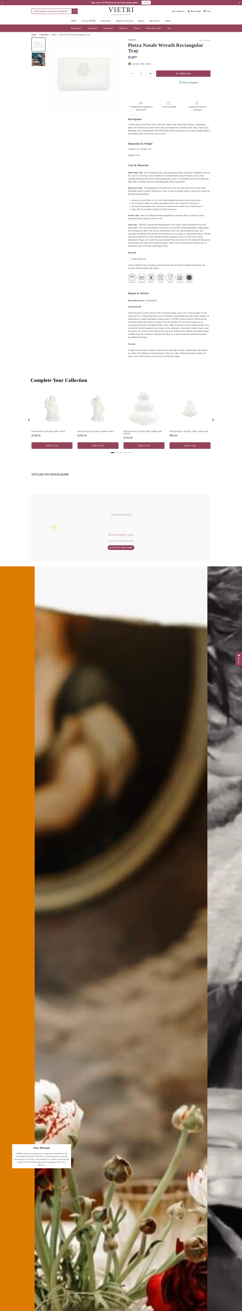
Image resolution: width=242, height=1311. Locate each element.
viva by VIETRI (88, 21)
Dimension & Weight (140, 143)
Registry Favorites (124, 21)
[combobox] (55, 11)
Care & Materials (138, 165)
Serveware (92, 28)
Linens (136, 28)
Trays (54, 35)
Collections (106, 21)
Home (34, 35)
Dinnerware (76, 28)
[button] (38, 44)
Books (141, 21)
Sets (169, 28)
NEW (73, 21)
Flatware (123, 28)
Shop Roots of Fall (142, 2)
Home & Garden (153, 28)
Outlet (168, 21)
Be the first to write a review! (121, 547)
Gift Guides (154, 21)
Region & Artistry (138, 293)
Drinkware (108, 28)
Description (134, 119)
